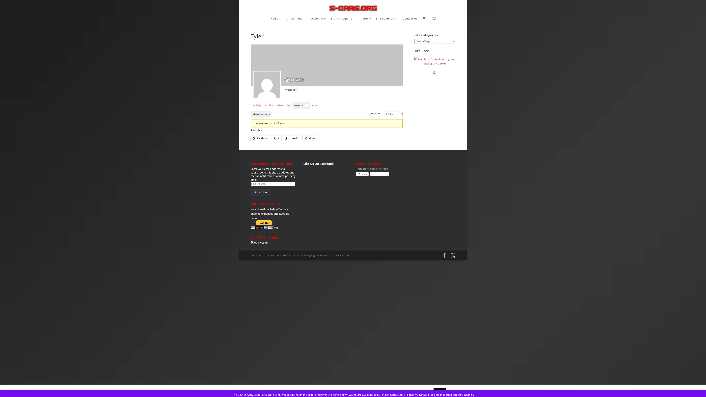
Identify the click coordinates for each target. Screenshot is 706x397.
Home (274, 18)
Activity (256, 105)
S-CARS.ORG (278, 255)
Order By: (374, 114)
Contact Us (410, 18)
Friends (283, 105)
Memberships (261, 114)
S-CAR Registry (341, 18)
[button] (362, 174)
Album (316, 105)
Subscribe (260, 192)
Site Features (385, 18)
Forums (366, 18)
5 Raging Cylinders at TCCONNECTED (327, 255)
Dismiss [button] (469, 394)
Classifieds (294, 18)
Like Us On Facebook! (319, 164)
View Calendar (378, 174)
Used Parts (318, 18)
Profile (269, 105)
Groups (300, 105)
